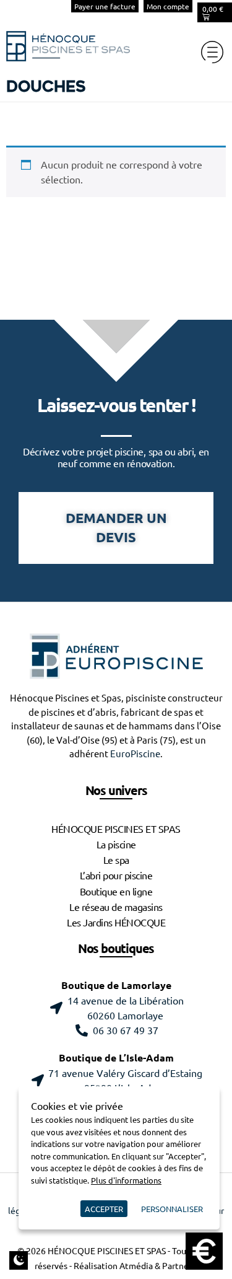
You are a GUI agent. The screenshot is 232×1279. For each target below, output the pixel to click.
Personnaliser (172, 1208)
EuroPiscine (135, 754)
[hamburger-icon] (212, 52)
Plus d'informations (126, 1180)
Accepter (104, 1208)
